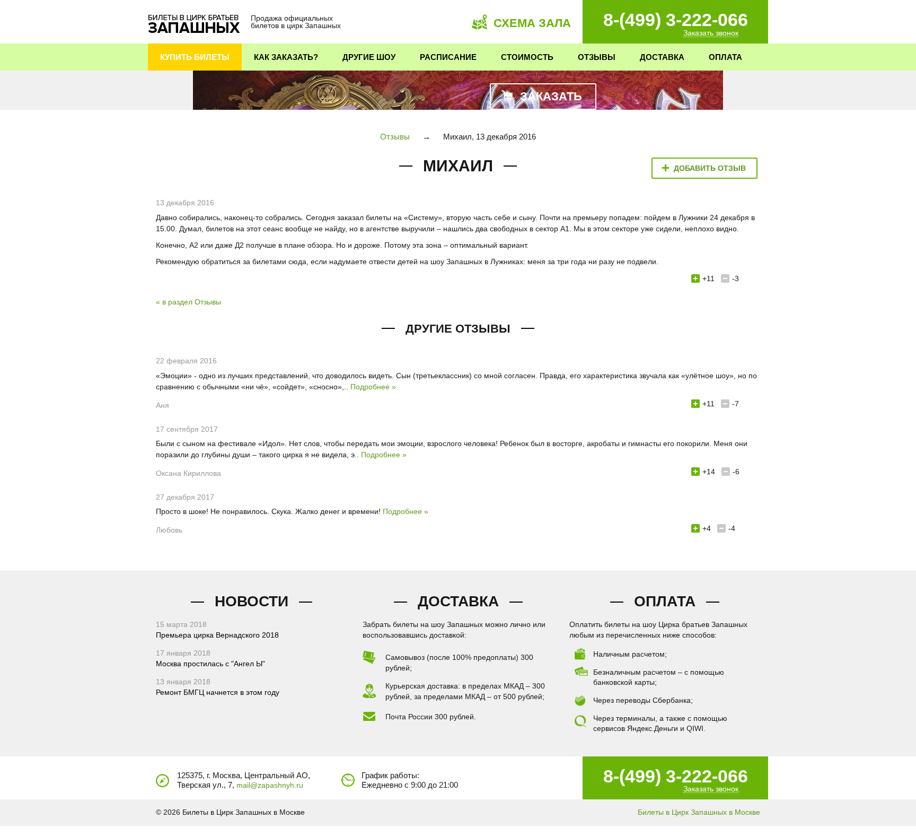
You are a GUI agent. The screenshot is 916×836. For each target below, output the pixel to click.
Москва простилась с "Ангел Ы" (210, 663)
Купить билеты (195, 57)
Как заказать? (286, 57)
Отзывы (596, 57)
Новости (251, 601)
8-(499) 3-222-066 (675, 20)
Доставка (662, 57)
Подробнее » (373, 386)
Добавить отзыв (710, 168)
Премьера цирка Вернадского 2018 (217, 635)
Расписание (448, 57)
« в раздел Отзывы (188, 302)
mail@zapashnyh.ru (269, 785)
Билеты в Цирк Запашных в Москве (699, 812)
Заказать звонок (710, 33)
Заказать (551, 96)
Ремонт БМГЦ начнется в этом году (217, 692)
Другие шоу (368, 57)
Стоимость (527, 57)
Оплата (725, 57)
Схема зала (532, 23)
